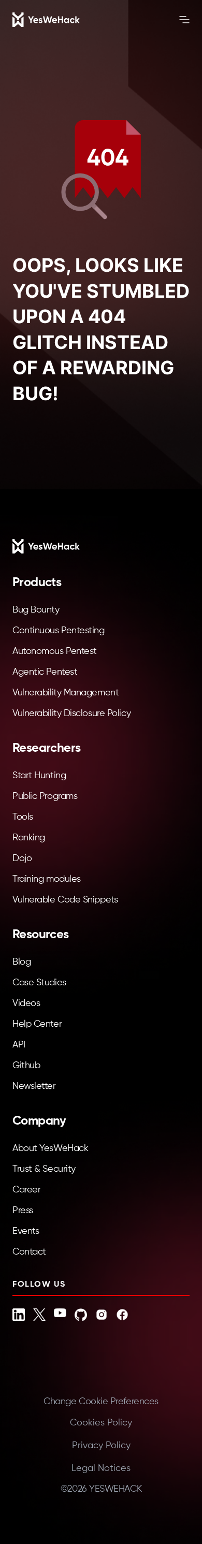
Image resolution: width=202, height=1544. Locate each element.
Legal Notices (101, 1468)
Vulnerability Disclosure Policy (71, 713)
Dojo (22, 858)
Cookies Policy (101, 1423)
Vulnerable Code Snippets (65, 900)
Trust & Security (44, 1169)
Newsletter (34, 1086)
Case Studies (39, 982)
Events (25, 1231)
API (18, 1045)
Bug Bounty (36, 610)
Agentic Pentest (44, 672)
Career (26, 1190)
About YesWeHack (50, 1148)
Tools (22, 817)
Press (22, 1210)
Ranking (28, 837)
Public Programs (44, 796)
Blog (21, 962)
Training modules (46, 879)
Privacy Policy (101, 1445)
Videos (26, 1003)
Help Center (37, 1024)
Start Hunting (39, 775)
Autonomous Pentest (54, 651)
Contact (29, 1252)
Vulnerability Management (65, 692)
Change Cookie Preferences (101, 1401)
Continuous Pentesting (58, 630)
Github (26, 1065)
